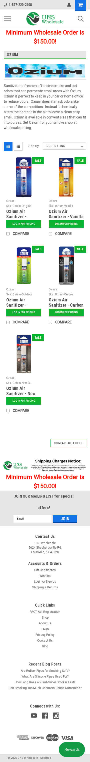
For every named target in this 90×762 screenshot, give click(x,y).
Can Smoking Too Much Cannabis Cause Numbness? (45, 688)
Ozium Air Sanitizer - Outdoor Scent (20, 305)
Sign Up (51, 581)
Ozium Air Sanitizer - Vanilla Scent (66, 216)
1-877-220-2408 (20, 5)
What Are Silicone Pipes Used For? (45, 676)
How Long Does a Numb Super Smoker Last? (45, 682)
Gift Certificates (45, 570)
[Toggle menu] (7, 18)
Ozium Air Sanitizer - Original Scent (20, 216)
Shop (45, 617)
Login (38, 581)
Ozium (10, 201)
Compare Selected (68, 443)
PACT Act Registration (45, 612)
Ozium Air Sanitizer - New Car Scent (21, 393)
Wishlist (45, 576)
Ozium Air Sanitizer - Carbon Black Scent (66, 305)
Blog (45, 646)
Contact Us (45, 640)
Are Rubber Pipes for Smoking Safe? (45, 671)
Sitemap (45, 758)
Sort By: (34, 146)
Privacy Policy (45, 635)
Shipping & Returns (45, 587)
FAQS (45, 629)
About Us (45, 623)
